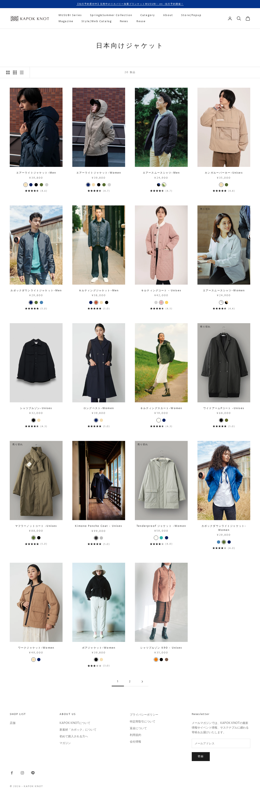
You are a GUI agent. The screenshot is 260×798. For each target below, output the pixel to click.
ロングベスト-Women (98, 408)
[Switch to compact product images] (22, 72)
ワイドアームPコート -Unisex (223, 408)
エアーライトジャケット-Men (36, 173)
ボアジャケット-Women (98, 648)
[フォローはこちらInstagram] (22, 773)
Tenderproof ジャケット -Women (161, 526)
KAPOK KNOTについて (75, 723)
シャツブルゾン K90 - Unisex (161, 648)
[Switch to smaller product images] (15, 72)
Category (147, 15)
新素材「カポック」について (78, 730)
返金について (138, 728)
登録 (201, 756)
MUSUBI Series (70, 15)
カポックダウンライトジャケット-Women (224, 528)
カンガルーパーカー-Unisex (224, 173)
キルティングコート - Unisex (161, 290)
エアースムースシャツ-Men (161, 173)
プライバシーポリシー (144, 715)
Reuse (141, 21)
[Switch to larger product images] (8, 72)
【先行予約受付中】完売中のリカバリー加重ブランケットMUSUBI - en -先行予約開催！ (129, 3)
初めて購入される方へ (74, 736)
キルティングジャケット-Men (99, 290)
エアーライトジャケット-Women (98, 173)
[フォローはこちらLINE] (33, 773)
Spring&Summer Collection (111, 15)
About (168, 15)
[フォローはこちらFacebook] (12, 773)
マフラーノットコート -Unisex (36, 526)
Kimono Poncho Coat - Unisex (98, 526)
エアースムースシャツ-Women (224, 290)
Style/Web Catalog (96, 21)
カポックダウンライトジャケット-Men (36, 290)
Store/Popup (191, 15)
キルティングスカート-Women (161, 408)
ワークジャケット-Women (36, 648)
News (124, 21)
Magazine (65, 21)
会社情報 (135, 742)
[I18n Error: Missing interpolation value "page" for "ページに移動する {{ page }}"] (142, 681)
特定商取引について (142, 721)
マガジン (65, 743)
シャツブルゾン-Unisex (36, 408)
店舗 (12, 723)
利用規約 (135, 735)
